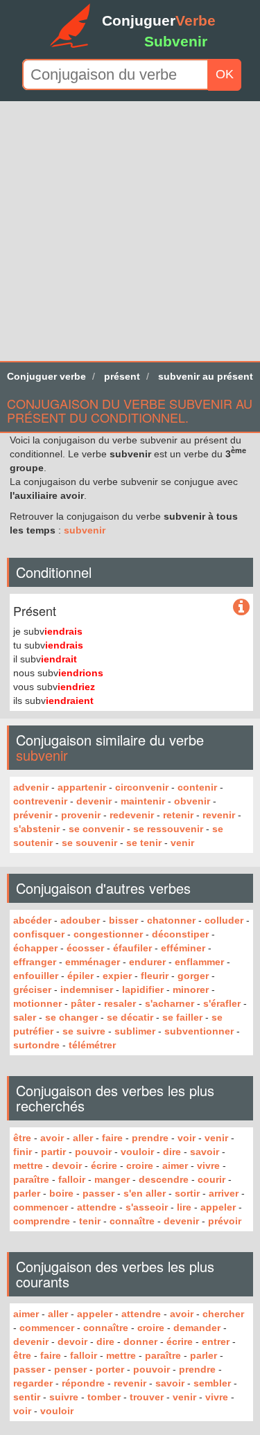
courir (211, 1179)
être (22, 1137)
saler (24, 1017)
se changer (71, 1017)
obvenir (192, 801)
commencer (40, 1207)
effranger (34, 961)
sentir (26, 1396)
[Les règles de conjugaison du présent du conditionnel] (241, 607)
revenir (218, 814)
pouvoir (93, 1151)
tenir (90, 1220)
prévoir (224, 1220)
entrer (215, 1341)
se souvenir (89, 842)
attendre (96, 1207)
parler (26, 1193)
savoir (204, 1151)
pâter (83, 1003)
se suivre (83, 1031)
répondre (83, 1383)
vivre (208, 1165)
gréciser (32, 989)
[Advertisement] (130, 231)
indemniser (86, 989)
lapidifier (143, 989)
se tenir (144, 842)
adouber (80, 920)
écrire (104, 1165)
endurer (147, 961)
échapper (35, 947)
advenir (31, 787)
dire (172, 1151)
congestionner (108, 934)
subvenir (84, 530)
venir (182, 842)
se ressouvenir (168, 828)
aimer (175, 1165)
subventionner (199, 1031)
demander (196, 1327)
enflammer (199, 961)
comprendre (41, 1220)
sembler (212, 1383)
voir (186, 1137)
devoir (67, 1165)
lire (184, 1207)
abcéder (32, 920)
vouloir (137, 1151)
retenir (178, 814)
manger (112, 1179)
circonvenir (141, 787)
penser (70, 1369)
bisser (123, 920)
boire (61, 1193)
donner (140, 1341)
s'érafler (222, 1003)
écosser (85, 947)
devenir (94, 801)
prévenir (32, 814)
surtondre (36, 1044)
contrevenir (40, 801)
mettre (28, 1165)
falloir (71, 1179)
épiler (80, 975)
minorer (191, 989)
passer (98, 1193)
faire (112, 1137)
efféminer (183, 947)
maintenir (143, 801)
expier (117, 975)
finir (22, 1151)
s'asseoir (146, 1207)
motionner (37, 1003)
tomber (104, 1396)
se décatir (130, 1017)
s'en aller (144, 1193)
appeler (218, 1207)
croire (139, 1165)
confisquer (38, 934)
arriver (224, 1193)
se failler (182, 1017)
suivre (63, 1396)
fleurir (154, 975)
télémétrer (92, 1044)
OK (225, 74)
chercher (223, 1313)
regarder (33, 1383)
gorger (193, 975)
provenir (81, 814)
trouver (147, 1396)
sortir (187, 1193)
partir (53, 1151)
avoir (52, 1137)
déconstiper (180, 934)
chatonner (171, 920)
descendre (164, 1179)
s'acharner (169, 1003)
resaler (120, 1003)
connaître (132, 1220)
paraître (31, 1179)
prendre (150, 1137)
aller (83, 1137)
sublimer (134, 1031)
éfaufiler (132, 947)
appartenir (82, 787)
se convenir (96, 828)
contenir (197, 787)
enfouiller (35, 975)
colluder (224, 920)
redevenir (132, 814)
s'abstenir (36, 828)
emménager (92, 961)
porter (110, 1369)
